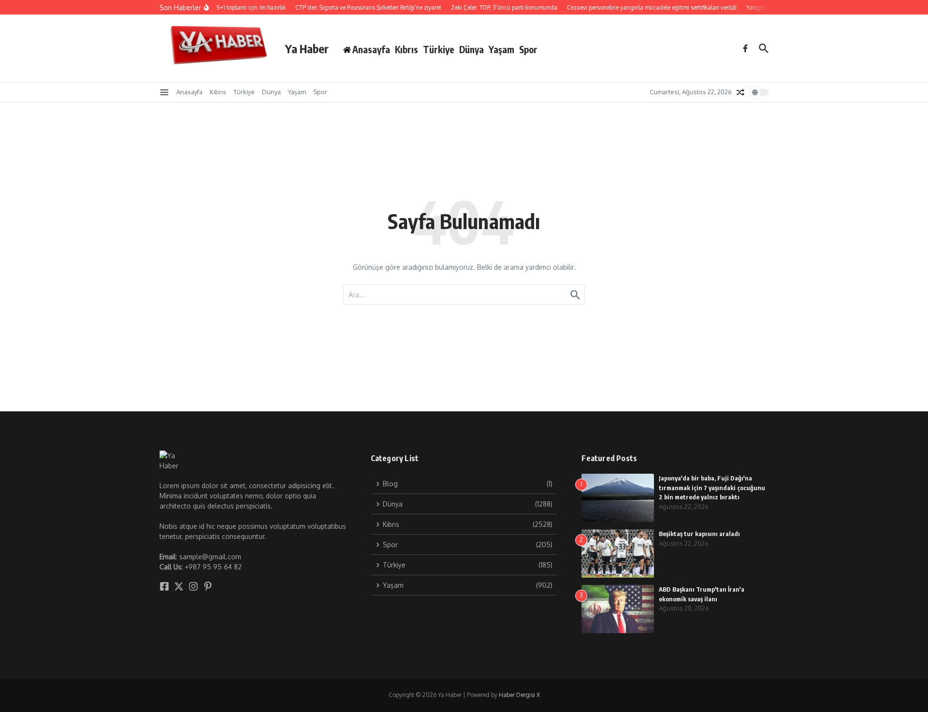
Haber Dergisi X (519, 694)
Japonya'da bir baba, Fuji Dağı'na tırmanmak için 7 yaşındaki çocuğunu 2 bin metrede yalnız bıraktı (712, 487)
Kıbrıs (406, 49)
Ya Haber (307, 48)
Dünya (471, 49)
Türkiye (438, 49)
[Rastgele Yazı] (740, 92)
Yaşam (501, 49)
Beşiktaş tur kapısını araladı (699, 534)
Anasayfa (189, 92)
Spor (528, 49)
